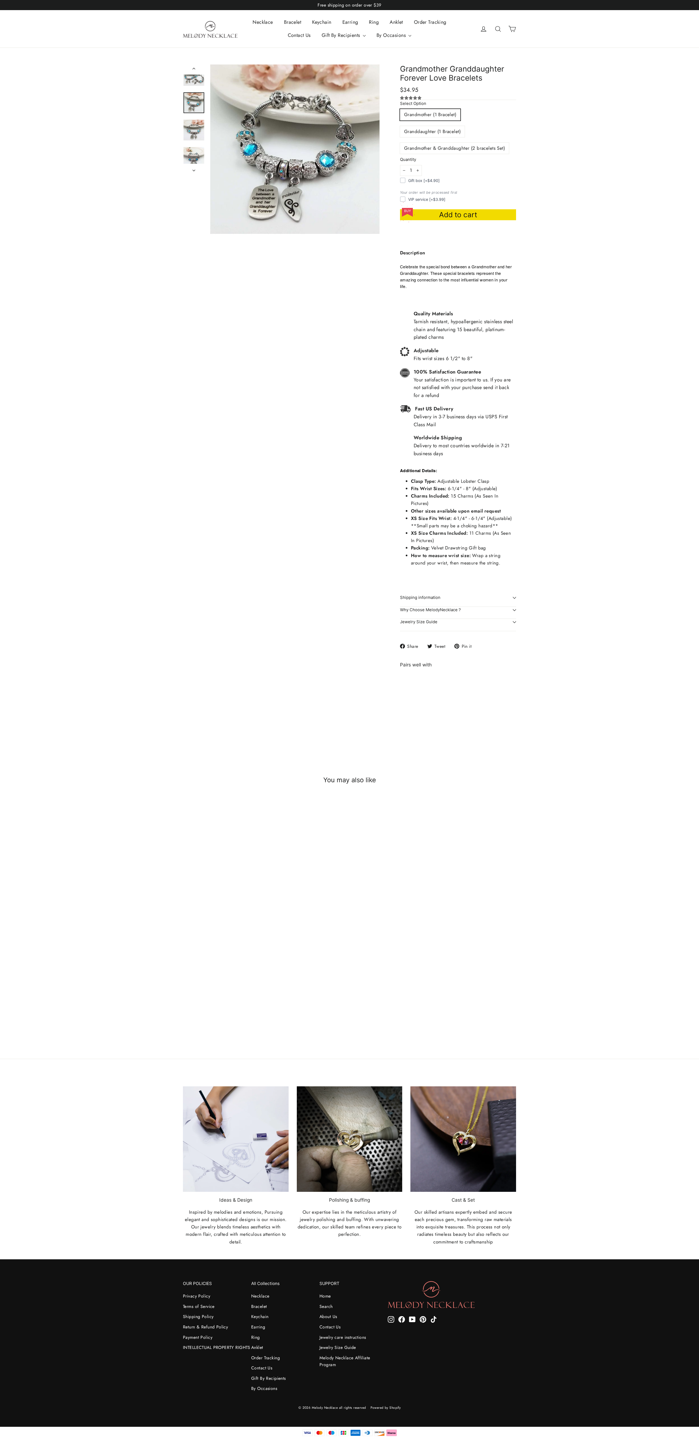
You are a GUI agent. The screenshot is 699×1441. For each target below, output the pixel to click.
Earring (350, 22)
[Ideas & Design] (236, 1139)
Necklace (263, 22)
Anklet (396, 22)
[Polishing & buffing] (349, 1139)
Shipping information (420, 597)
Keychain (321, 22)
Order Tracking (430, 22)
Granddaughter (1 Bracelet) (432, 131)
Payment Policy (197, 1337)
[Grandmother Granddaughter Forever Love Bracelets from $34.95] (414, 703)
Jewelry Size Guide (418, 621)
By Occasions (392, 35)
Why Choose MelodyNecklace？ (431, 609)
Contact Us (299, 35)
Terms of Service (199, 1306)
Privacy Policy (196, 1296)
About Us (328, 1316)
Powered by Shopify (386, 1407)
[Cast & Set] (463, 1139)
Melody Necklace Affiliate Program (344, 1361)
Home (325, 1296)
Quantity (408, 159)
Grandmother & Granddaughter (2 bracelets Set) (454, 148)
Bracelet (292, 22)
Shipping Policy (198, 1316)
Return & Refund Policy (205, 1327)
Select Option (413, 103)
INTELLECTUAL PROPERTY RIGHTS (213, 1347)
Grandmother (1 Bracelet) (430, 114)
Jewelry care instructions (342, 1337)
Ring (374, 22)
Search (326, 1306)
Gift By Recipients (342, 35)
